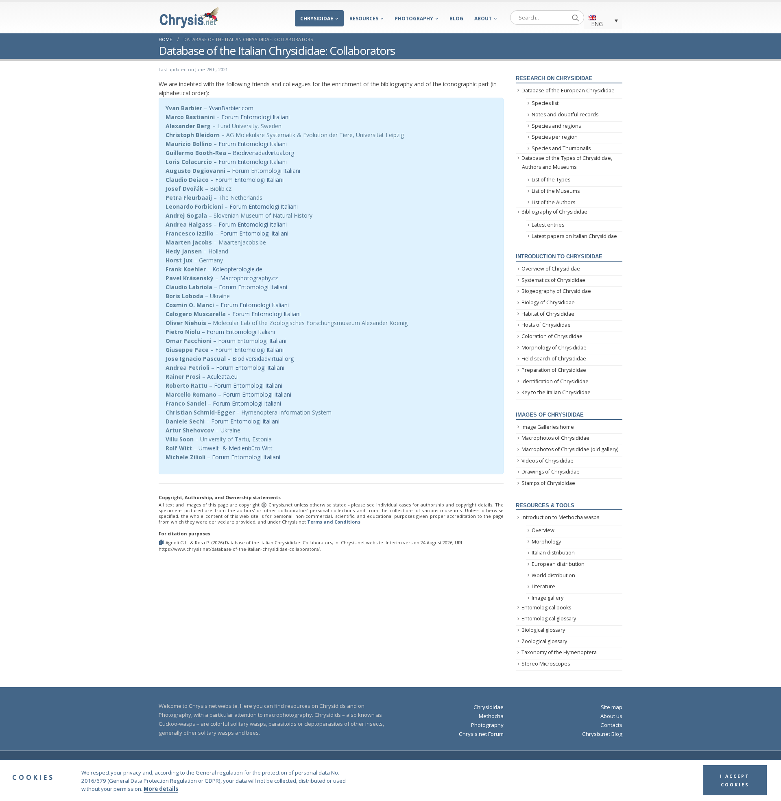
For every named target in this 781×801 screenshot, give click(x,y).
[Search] (575, 17)
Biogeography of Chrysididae (556, 291)
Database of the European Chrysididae (568, 90)
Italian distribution (553, 552)
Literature (543, 586)
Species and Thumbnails (561, 148)
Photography (414, 18)
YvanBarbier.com (231, 108)
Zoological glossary (544, 641)
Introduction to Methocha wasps (560, 517)
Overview (543, 530)
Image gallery (547, 597)
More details (161, 788)
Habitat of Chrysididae (547, 313)
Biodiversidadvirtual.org (263, 153)
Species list (545, 103)
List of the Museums (556, 191)
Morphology (546, 541)
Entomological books (546, 607)
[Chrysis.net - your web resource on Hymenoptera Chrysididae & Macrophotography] (189, 18)
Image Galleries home (547, 426)
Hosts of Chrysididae (546, 324)
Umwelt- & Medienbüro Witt (236, 448)
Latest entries (548, 224)
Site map (611, 707)
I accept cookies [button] (735, 780)
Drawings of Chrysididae (550, 471)
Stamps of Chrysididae (548, 483)
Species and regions (556, 125)
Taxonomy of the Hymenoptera (559, 652)
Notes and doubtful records (565, 114)
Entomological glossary (548, 618)
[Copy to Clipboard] (162, 542)
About (483, 18)
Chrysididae (316, 18)
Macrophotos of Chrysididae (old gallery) (569, 449)
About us (611, 716)
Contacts (611, 725)
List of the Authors (553, 202)
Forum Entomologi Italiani (255, 117)
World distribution (553, 575)
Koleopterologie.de (237, 269)
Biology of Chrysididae (548, 302)
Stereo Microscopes (545, 663)
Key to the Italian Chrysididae (556, 392)
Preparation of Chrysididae (553, 370)
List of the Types (551, 179)
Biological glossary (543, 629)
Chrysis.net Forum (481, 734)
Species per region (555, 136)
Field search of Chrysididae (553, 358)
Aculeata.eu (222, 376)
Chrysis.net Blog (602, 734)
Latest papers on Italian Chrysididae (574, 236)
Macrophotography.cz (249, 278)
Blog (456, 18)
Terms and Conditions (333, 522)
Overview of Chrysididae (550, 268)
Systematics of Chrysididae (553, 280)
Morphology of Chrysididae (554, 347)
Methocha (491, 716)
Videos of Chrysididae (547, 460)
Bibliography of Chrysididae (554, 211)
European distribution (558, 564)
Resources (363, 18)
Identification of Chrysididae (555, 381)
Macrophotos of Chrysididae (555, 437)
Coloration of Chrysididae (551, 336)
